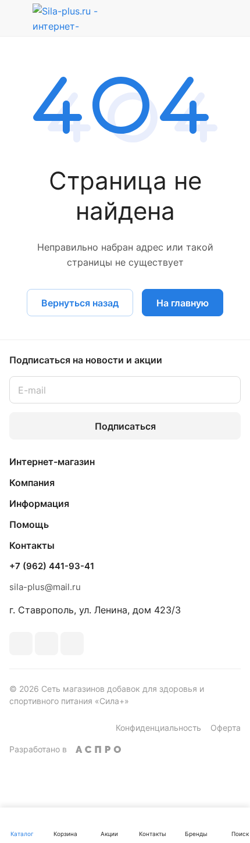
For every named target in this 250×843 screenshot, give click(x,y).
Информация (39, 503)
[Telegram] (46, 643)
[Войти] (205, 18)
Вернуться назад (80, 303)
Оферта (225, 728)
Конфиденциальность (158, 728)
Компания (32, 482)
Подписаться (125, 426)
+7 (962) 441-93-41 (51, 566)
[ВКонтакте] (21, 643)
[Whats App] (72, 643)
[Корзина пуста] (232, 18)
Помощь (29, 524)
